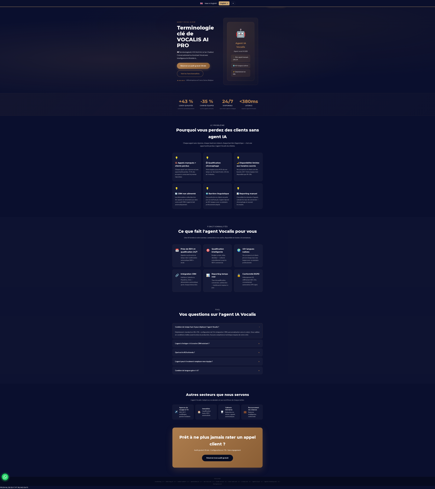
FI (27, 487)
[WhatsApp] (5, 477)
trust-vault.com (232, 481)
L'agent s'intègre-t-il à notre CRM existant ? (192, 343)
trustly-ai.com (220, 481)
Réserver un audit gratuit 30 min (193, 66)
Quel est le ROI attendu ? (185, 352)
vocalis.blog (158, 481)
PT (16, 487)
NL (6, 487)
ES (12, 487)
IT (14, 487)
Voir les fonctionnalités (190, 74)
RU (19, 487)
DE (9, 487)
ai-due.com (245, 481)
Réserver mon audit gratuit (217, 458)
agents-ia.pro (256, 481)
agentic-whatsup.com (270, 481)
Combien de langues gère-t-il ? (187, 370)
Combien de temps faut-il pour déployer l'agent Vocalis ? (197, 327)
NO (22, 487)
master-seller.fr (182, 481)
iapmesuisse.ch (195, 481)
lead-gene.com (217, 484)
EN (3, 487)
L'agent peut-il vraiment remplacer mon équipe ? (194, 361)
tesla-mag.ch (169, 481)
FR (1, 487)
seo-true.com (207, 481)
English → (224, 3)
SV (25, 487)
